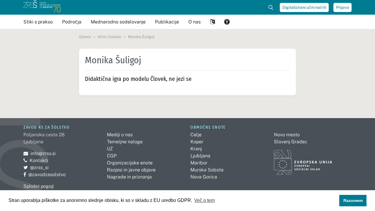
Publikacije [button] (167, 22)
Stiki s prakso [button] (38, 22)
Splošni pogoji (38, 186)
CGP (112, 156)
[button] (212, 21)
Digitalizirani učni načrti (304, 7)
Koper (196, 141)
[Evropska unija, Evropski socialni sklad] (303, 159)
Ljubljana (200, 156)
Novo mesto (287, 134)
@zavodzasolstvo (44, 174)
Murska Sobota (207, 170)
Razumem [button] (353, 200)
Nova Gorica (203, 177)
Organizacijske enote (130, 163)
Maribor (198, 163)
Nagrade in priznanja (129, 177)
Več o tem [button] (204, 200)
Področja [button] (71, 22)
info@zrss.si (39, 153)
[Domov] (42, 7)
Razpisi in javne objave (131, 170)
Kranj (196, 149)
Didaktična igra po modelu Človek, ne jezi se (138, 78)
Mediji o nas (120, 134)
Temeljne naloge (125, 141)
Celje (196, 134)
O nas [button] (194, 22)
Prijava (342, 7)
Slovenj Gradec (290, 141)
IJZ (110, 149)
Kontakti (39, 160)
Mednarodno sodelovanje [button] (118, 22)
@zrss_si (36, 167)
